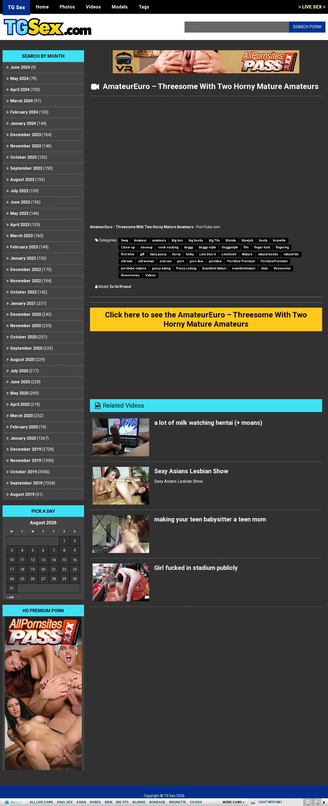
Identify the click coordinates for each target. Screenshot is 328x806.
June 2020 (20, 381)
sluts (264, 268)
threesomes (130, 275)
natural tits (291, 254)
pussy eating (161, 268)
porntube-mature (133, 268)
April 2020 (19, 404)
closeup (146, 247)
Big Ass (177, 240)
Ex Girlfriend (120, 287)
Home (42, 6)
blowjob (247, 240)
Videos (93, 6)
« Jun (10, 597)
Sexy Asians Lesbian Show (191, 471)
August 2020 (22, 359)
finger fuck (262, 247)
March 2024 (21, 100)
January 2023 (23, 258)
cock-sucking (168, 247)
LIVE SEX (312, 6)
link (323, 726)
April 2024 (19, 89)
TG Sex (16, 7)
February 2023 (24, 247)
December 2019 (25, 449)
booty (263, 240)
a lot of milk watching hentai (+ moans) (208, 422)
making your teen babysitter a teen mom (210, 519)
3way (124, 240)
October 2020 (23, 337)
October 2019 (23, 471)
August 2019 (22, 494)
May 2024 (19, 78)
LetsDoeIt (228, 254)
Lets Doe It (207, 254)
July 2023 (19, 190)
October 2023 (23, 157)
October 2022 (23, 292)
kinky (190, 254)
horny (176, 254)
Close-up (128, 247)
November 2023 (25, 146)
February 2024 (24, 112)
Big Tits (214, 240)
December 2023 (25, 134)
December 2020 (25, 314)
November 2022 (25, 280)
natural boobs (268, 254)
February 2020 (24, 427)
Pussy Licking (186, 268)
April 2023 (19, 224)
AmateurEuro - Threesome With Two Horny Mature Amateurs (141, 227)
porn (180, 261)
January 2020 (23, 438)
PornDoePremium (274, 261)
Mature (247, 254)
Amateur (140, 240)
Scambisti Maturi (214, 268)
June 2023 (20, 202)
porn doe (196, 261)
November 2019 (25, 460)
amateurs (159, 240)
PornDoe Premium (241, 261)
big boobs (196, 240)
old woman (146, 261)
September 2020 (26, 348)
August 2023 (22, 179)
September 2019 (26, 483)
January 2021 (23, 303)
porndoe (215, 261)
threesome (282, 268)
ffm (246, 247)
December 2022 (25, 269)
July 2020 (19, 370)
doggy (188, 247)
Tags (144, 6)
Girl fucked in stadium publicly (196, 567)
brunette (279, 240)
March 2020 (21, 415)
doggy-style (207, 247)
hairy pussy (158, 254)
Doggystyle (230, 247)
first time (127, 254)
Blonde (230, 240)
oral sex (165, 261)
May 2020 (19, 393)
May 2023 (19, 213)
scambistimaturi (243, 268)
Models (120, 6)
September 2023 (26, 168)
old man (126, 261)
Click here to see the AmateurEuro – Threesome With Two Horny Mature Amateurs (206, 319)
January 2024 (23, 123)
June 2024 (20, 67)
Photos (67, 6)
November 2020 (25, 325)
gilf (142, 254)
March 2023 (21, 235)
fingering (282, 247)
